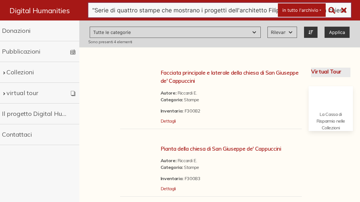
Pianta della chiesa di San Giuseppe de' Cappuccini (221, 148)
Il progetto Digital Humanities (35, 114)
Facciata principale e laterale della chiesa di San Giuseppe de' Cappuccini (230, 76)
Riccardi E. (187, 93)
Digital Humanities (39, 10)
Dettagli (168, 121)
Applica (337, 32)
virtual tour (22, 93)
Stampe (191, 99)
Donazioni (16, 31)
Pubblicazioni (21, 51)
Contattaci (17, 134)
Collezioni (20, 72)
